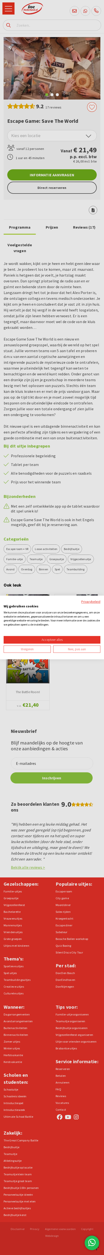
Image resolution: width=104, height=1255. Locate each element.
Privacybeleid (90, 601)
